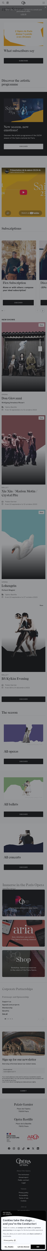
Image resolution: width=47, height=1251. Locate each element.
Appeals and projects (10, 1004)
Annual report (23, 1177)
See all (5, 1014)
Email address (7, 1069)
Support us (6, 1001)
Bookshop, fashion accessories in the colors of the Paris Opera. (23, 968)
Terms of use (23, 1198)
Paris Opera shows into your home (23, 908)
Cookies (23, 1201)
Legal (23, 1183)
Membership (7, 1007)
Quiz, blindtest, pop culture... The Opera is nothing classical (23, 938)
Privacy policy (8, 1240)
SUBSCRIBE (23, 61)
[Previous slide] (38, 1019)
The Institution (23, 1174)
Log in (23, 14)
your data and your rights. (28, 1082)
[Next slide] (43, 1019)
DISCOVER (23, 146)
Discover (18, 303)
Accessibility (23, 1195)
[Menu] (43, 2)
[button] (5, 1018)
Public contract (23, 1180)
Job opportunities (23, 1210)
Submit (23, 1091)
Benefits (5, 1011)
